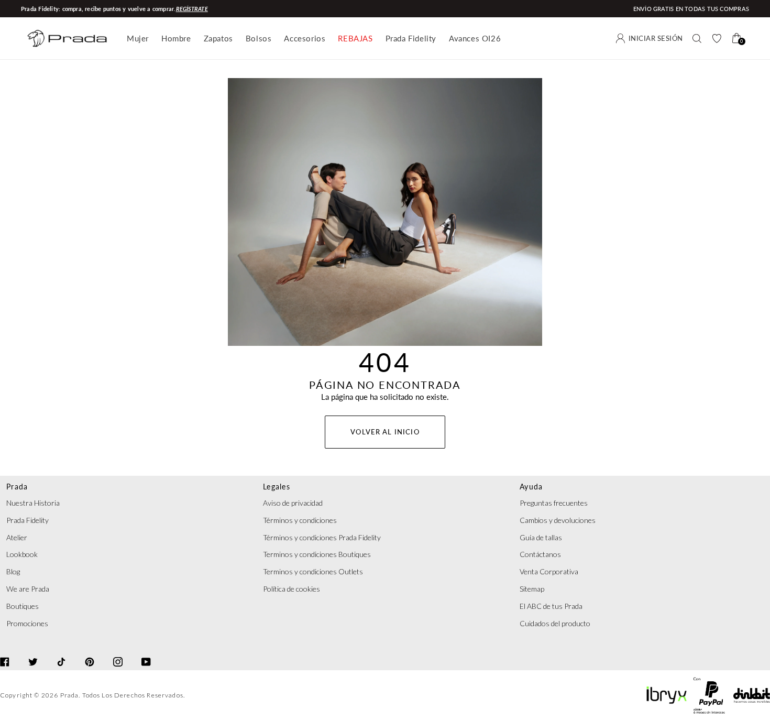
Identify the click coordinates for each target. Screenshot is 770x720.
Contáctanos (540, 554)
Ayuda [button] (531, 486)
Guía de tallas (541, 537)
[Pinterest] (89, 652)
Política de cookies (291, 588)
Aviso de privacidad (293, 502)
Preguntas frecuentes (554, 502)
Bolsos (259, 38)
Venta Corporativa (549, 571)
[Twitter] (33, 652)
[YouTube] (146, 652)
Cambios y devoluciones (558, 520)
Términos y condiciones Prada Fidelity (322, 537)
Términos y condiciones (300, 520)
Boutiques (22, 606)
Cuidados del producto (555, 623)
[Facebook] (4, 652)
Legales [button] (276, 486)
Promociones (27, 623)
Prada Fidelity (411, 38)
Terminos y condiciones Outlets (313, 571)
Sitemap (532, 588)
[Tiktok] (61, 652)
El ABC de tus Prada (551, 606)
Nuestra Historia (33, 502)
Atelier (16, 537)
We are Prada (27, 588)
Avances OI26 (475, 38)
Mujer (138, 38)
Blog (13, 571)
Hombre (176, 38)
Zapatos (218, 38)
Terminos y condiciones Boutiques (317, 554)
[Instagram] (118, 652)
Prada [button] (17, 486)
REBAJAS (355, 38)
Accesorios (304, 38)
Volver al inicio (384, 432)
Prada (69, 695)
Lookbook (22, 554)
